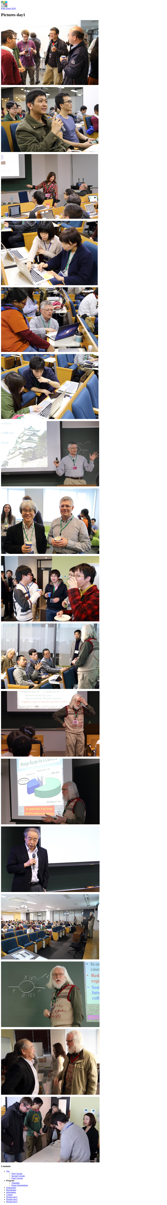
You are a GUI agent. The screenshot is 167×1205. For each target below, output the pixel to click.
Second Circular (18, 1176)
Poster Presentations (19, 1185)
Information (11, 1192)
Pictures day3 (11, 1202)
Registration (11, 1190)
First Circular (16, 1173)
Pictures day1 (11, 1197)
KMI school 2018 (8, 8)
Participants (11, 1187)
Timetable (15, 1183)
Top (8, 1171)
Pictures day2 (11, 1199)
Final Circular (17, 1178)
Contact (9, 1195)
